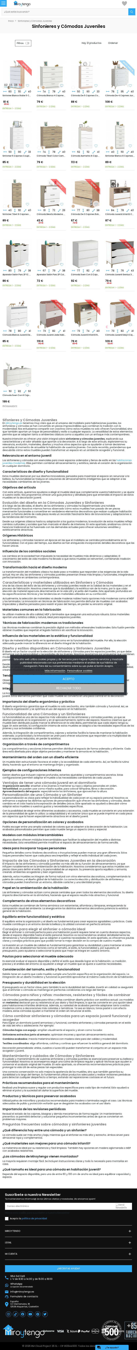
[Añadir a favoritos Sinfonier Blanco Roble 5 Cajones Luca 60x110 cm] (27, 86)
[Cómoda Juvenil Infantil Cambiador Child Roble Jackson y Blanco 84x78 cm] (119, 190)
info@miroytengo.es (22, 1291)
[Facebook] (22, 1314)
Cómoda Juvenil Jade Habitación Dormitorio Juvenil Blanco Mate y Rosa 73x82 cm (51, 335)
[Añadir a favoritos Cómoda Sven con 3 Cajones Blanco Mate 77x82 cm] (96, 265)
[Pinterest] (37, 1314)
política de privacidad (34, 1218)
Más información (55, 670)
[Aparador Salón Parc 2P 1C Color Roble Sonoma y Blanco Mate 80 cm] (17, 251)
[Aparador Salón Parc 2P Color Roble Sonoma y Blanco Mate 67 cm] (51, 251)
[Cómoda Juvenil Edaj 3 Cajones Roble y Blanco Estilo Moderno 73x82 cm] (39, 327)
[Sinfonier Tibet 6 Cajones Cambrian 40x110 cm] (111, 148)
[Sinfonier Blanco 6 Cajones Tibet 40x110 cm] (119, 132)
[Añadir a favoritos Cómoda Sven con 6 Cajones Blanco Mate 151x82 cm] (27, 385)
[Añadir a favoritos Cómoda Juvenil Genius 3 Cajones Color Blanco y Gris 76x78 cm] (130, 265)
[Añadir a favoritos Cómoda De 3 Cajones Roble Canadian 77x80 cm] (96, 204)
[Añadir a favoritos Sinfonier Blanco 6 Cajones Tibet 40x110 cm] (130, 146)
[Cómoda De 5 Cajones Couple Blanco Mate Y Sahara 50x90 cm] (85, 72)
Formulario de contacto (24, 1296)
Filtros (20, 43)
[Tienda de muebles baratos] (25, 4)
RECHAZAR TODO (68, 688)
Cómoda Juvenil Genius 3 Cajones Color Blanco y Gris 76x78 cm (119, 274)
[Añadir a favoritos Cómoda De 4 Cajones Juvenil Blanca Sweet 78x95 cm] (130, 86)
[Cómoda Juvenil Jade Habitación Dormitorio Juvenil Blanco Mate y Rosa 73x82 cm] (107, 327)
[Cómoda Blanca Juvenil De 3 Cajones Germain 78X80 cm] (17, 311)
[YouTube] (30, 1314)
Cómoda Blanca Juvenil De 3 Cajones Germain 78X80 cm (17, 335)
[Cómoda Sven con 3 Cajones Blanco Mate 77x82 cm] (85, 251)
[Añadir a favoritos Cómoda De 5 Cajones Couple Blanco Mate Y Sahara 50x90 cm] (96, 86)
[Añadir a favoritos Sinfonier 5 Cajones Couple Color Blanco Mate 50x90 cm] (27, 146)
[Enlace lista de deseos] (124, 3)
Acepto (68, 679)
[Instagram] (8, 1314)
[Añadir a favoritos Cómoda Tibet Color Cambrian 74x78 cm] (61, 146)
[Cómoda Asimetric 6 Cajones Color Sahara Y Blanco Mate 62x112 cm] (85, 132)
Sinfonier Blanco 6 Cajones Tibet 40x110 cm (119, 156)
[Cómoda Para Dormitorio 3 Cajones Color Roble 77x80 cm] (73, 206)
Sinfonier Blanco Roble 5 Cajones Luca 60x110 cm (17, 95)
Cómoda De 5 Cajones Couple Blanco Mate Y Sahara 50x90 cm (85, 95)
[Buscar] (131, 11)
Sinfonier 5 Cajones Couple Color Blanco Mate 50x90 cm (17, 156)
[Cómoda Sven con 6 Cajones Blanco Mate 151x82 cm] (17, 371)
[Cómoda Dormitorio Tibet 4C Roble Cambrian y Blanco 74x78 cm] (39, 87)
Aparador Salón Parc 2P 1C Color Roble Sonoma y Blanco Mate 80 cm (17, 274)
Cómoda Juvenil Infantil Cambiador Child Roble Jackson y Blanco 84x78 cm (119, 214)
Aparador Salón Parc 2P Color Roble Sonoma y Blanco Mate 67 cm (51, 274)
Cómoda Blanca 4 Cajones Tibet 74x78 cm (51, 95)
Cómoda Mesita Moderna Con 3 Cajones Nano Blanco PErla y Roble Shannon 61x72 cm (51, 214)
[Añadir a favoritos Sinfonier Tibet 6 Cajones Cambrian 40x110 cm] (27, 204)
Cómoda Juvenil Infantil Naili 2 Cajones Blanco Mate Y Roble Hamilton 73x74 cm (85, 335)
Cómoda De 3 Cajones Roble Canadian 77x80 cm (85, 214)
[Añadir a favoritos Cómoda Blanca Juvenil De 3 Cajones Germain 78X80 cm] (27, 325)
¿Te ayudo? (108, 1347)
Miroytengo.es (14, 423)
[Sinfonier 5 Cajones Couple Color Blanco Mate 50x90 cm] (73, 87)
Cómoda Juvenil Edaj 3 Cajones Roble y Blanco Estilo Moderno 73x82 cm (119, 335)
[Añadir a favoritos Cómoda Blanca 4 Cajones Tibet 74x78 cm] (61, 86)
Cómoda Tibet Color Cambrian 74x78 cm (51, 156)
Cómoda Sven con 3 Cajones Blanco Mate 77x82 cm (85, 274)
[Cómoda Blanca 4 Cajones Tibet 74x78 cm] (51, 72)
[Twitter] (44, 1314)
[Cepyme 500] (112, 1330)
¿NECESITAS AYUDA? (68, 1268)
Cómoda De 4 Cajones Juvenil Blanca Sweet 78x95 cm (119, 95)
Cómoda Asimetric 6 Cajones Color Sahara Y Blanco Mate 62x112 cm (85, 156)
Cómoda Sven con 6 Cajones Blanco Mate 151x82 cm (17, 395)
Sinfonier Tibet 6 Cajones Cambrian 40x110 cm (17, 214)
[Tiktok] (15, 1314)
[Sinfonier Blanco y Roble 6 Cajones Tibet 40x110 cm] (107, 148)
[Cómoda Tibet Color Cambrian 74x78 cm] (43, 87)
